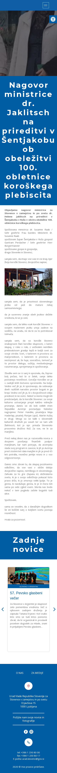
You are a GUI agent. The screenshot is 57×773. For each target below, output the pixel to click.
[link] (53, 19)
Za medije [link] (37, 673)
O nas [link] (19, 673)
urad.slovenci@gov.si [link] (33, 758)
